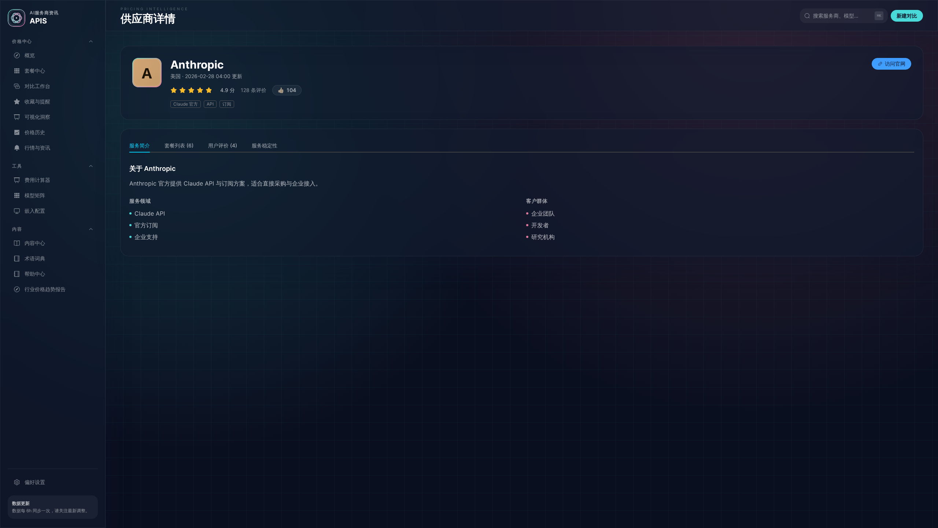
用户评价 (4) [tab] (222, 145)
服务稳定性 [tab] (264, 145)
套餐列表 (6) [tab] (179, 145)
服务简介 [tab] (139, 145)
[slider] (192, 90)
